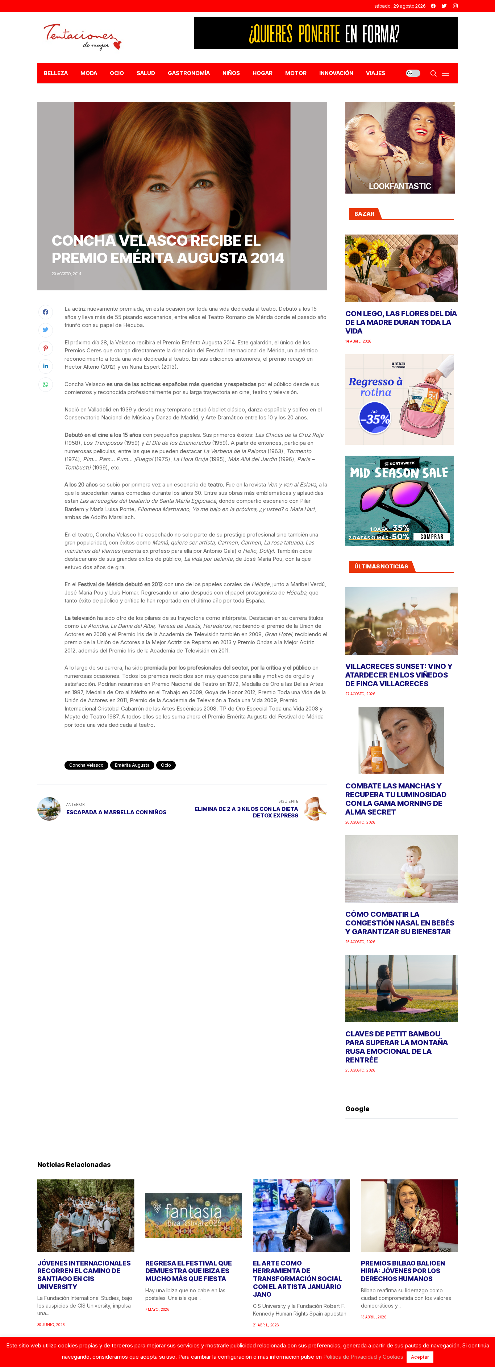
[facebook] (433, 6)
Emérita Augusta (132, 765)
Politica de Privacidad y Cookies (363, 1356)
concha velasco (86, 765)
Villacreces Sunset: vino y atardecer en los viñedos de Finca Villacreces (399, 675)
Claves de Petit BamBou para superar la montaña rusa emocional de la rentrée (396, 1047)
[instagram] (455, 6)
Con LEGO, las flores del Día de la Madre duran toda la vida (401, 322)
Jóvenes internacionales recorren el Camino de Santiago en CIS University (84, 1275)
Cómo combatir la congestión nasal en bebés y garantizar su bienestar (399, 923)
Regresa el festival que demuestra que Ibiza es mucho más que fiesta (188, 1271)
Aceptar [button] (420, 1357)
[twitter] (444, 6)
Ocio (166, 765)
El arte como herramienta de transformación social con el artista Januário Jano (297, 1278)
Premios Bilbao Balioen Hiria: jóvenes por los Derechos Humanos (403, 1271)
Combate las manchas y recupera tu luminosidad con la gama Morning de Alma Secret (395, 799)
